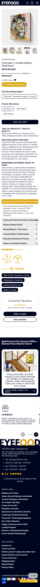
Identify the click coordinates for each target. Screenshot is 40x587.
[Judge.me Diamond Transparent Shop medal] (7, 259)
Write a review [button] (20, 314)
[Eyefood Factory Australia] (10, 2)
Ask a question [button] (20, 319)
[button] (27, 2)
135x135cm (8, 114)
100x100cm (21, 109)
